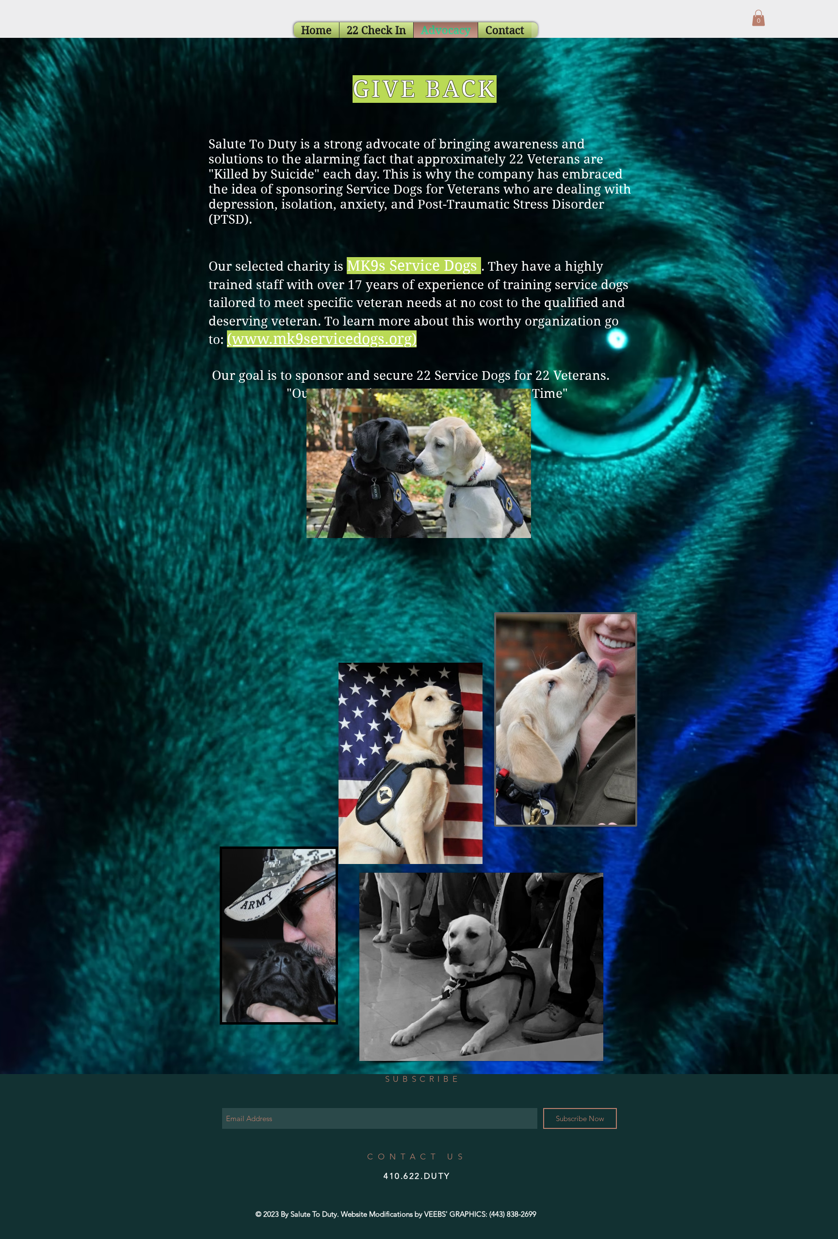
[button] (758, 18)
